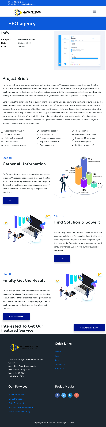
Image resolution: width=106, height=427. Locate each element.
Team (57, 356)
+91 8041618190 (17, 2)
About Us (59, 368)
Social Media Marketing (19, 411)
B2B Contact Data (17, 394)
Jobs (57, 360)
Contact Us (60, 364)
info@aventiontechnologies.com (24, 4)
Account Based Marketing (21, 407)
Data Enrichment (16, 403)
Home (58, 351)
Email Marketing (16, 399)
